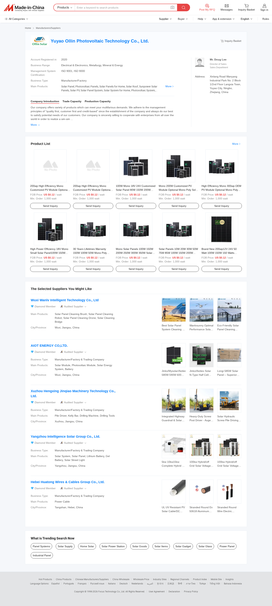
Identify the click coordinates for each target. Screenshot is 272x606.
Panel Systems (41, 546)
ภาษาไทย (190, 583)
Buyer (181, 18)
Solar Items (161, 546)
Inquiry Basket (231, 41)
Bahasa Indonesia (233, 583)
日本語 (170, 583)
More (168, 86)
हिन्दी (180, 583)
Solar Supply (65, 546)
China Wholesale (121, 579)
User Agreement (157, 591)
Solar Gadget (183, 546)
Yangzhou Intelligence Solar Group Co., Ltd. (65, 436)
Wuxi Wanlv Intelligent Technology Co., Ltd (65, 300)
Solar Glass (205, 546)
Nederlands (137, 583)
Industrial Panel (42, 555)
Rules (265, 18)
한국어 (160, 583)
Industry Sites (160, 579)
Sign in (264, 9)
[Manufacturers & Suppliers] (24, 7)
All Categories (17, 18)
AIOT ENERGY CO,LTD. (49, 345)
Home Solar (87, 546)
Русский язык (97, 583)
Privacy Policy (191, 591)
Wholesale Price (141, 579)
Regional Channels (179, 579)
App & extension (221, 18)
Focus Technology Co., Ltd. (111, 591)
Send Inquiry (50, 205)
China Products (63, 579)
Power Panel (227, 546)
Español (55, 583)
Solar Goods (139, 546)
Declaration (174, 591)
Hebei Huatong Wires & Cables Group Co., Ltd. (68, 482)
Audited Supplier (75, 306)
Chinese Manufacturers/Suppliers (92, 579)
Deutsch (124, 583)
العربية (150, 583)
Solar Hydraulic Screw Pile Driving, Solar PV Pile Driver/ (229, 420)
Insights (230, 579)
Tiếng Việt (215, 583)
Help (200, 18)
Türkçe (202, 583)
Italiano (112, 583)
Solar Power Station (113, 546)
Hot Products (45, 579)
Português (68, 583)
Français (82, 583)
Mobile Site (216, 579)
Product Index (200, 579)
